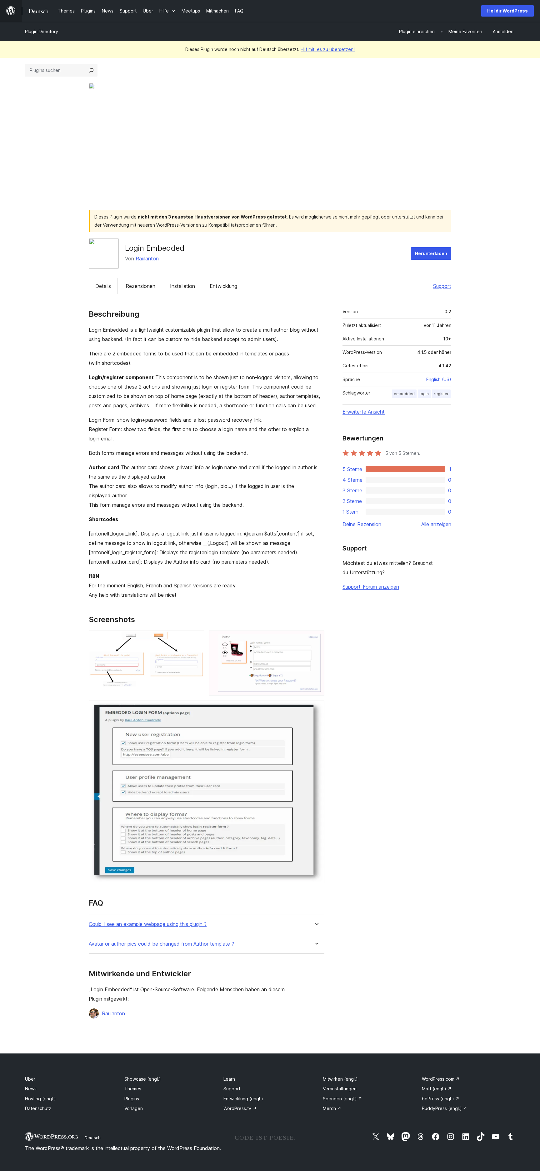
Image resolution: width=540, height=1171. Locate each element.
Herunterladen (431, 253)
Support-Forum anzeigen (370, 587)
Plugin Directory (41, 31)
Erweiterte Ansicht (363, 412)
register (441, 393)
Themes (132, 1088)
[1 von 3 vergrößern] (195, 639)
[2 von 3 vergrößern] (316, 639)
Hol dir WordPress (507, 10)
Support (442, 286)
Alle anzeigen (436, 524)
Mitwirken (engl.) (340, 1079)
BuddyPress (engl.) (444, 1108)
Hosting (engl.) (40, 1098)
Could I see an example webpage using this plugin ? (148, 924)
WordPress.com (441, 1079)
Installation (182, 286)
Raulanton (147, 258)
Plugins (131, 1098)
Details (103, 286)
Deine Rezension (361, 524)
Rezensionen (140, 286)
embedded (404, 393)
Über (30, 1079)
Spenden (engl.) (342, 1098)
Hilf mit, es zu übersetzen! (328, 49)
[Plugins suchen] (91, 70)
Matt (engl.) (437, 1088)
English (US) (438, 379)
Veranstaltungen (340, 1088)
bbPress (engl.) (440, 1098)
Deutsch (93, 1137)
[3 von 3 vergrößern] (316, 709)
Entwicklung (223, 286)
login (424, 393)
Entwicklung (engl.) (243, 1098)
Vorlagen (133, 1108)
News (31, 1088)
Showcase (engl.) (142, 1079)
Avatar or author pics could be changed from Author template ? (161, 944)
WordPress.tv (240, 1108)
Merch (332, 1108)
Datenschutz (38, 1108)
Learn (229, 1079)
